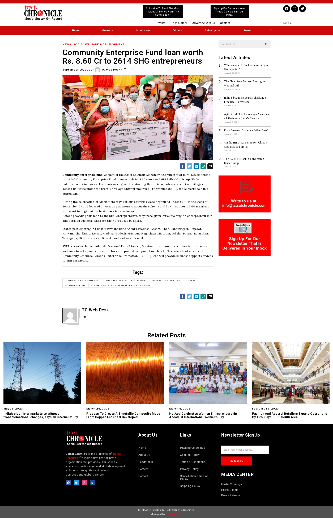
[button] (271, 30)
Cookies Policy (190, 454)
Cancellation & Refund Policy (194, 478)
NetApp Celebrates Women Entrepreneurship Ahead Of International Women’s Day (203, 415)
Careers (143, 469)
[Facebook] (286, 8)
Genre (106, 30)
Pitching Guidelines (192, 447)
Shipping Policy (190, 486)
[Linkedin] (92, 482)
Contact (225, 23)
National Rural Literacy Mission (173, 280)
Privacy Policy (189, 469)
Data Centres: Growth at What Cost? (246, 130)
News (66, 44)
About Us (144, 454)
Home (75, 30)
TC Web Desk (110, 69)
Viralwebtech (174, 514)
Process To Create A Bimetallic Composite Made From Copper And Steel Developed (123, 415)
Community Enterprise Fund (82, 280)
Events (161, 23)
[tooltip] (182, 166)
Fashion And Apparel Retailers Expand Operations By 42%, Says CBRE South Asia (289, 415)
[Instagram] (294, 8)
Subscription (213, 30)
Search (248, 30)
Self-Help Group (75, 285)
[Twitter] (302, 8)
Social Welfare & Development (99, 44)
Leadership (145, 462)
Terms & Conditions (192, 462)
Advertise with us (203, 23)
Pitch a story (179, 23)
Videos (177, 30)
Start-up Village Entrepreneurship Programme (121, 285)
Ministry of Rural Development (126, 280)
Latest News (143, 30)
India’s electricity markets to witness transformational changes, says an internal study (40, 415)
